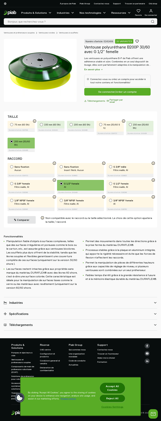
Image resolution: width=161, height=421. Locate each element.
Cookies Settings (112, 407)
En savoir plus (92, 69)
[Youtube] (147, 353)
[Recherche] (153, 21)
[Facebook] (147, 345)
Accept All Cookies (112, 388)
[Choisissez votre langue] (6, 3)
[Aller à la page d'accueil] (10, 13)
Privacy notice (68, 398)
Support (117, 3)
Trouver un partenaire (135, 3)
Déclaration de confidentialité (47, 369)
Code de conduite (77, 360)
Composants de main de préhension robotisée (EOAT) (22, 369)
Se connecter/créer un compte (117, 91)
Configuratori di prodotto (47, 355)
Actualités (73, 365)
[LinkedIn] (147, 361)
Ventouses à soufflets (68, 32)
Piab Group (85, 3)
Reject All (112, 398)
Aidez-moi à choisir (106, 358)
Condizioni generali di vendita (50, 362)
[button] (20, 398)
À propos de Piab (68, 3)
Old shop (153, 3)
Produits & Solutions (34, 12)
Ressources (118, 12)
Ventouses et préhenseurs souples (19, 32)
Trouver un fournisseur (108, 354)
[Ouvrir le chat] (153, 414)
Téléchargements (96, 100)
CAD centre (45, 349)
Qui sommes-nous (77, 349)
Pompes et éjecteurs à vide (21, 354)
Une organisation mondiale (77, 355)
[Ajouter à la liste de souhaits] (137, 41)
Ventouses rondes (47, 32)
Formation (102, 362)
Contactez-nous (101, 3)
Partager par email (116, 100)
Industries (63, 12)
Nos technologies (90, 12)
